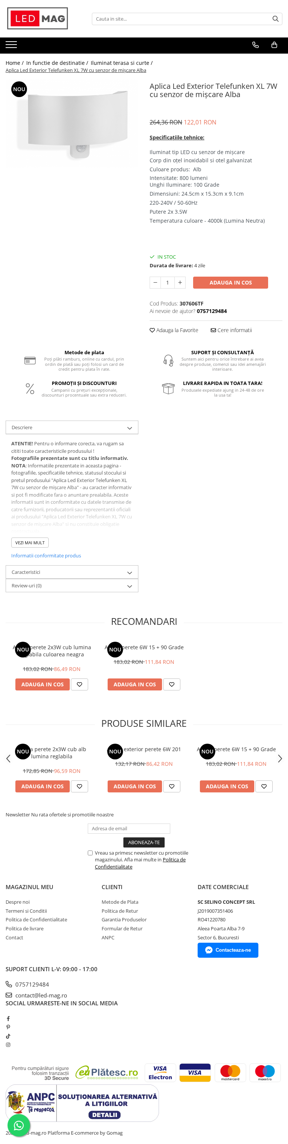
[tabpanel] (72, 123)
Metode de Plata (120, 901)
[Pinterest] (8, 1027)
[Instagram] (8, 1044)
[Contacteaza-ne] (255, 44)
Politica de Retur (120, 910)
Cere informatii (234, 330)
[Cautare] (275, 19)
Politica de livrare (25, 928)
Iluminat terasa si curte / (122, 62)
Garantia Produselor (124, 919)
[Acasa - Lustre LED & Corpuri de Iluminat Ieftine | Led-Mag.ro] (43, 19)
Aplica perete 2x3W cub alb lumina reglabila (52, 753)
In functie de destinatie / (58, 62)
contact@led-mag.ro (40, 995)
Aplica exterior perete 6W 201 (144, 749)
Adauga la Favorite (176, 330)
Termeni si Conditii (26, 910)
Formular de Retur (122, 928)
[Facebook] (8, 1018)
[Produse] (12, 46)
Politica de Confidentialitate (36, 919)
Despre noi (18, 901)
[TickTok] (8, 1036)
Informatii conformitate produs (46, 555)
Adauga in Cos (231, 282)
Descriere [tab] (22, 427)
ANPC (108, 937)
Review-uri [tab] (27, 585)
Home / (15, 62)
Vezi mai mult (30, 542)
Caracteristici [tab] (26, 572)
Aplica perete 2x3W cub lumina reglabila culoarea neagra (52, 651)
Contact (14, 937)
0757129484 (31, 984)
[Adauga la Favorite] (79, 684)
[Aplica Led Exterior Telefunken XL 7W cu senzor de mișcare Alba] (72, 123)
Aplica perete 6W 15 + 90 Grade (144, 647)
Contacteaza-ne (233, 950)
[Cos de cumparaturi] (274, 44)
